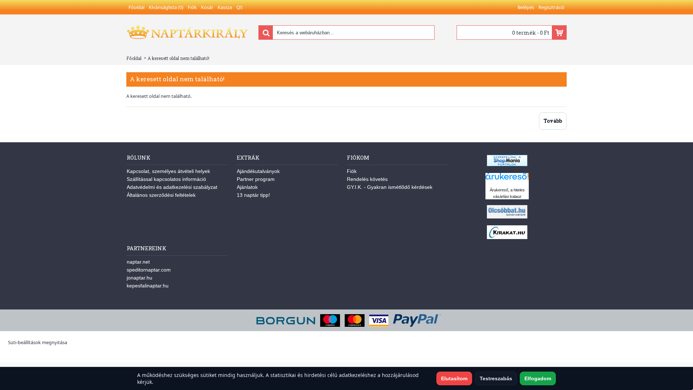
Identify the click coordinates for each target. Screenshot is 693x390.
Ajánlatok (247, 187)
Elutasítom (454, 378)
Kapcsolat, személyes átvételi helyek (168, 171)
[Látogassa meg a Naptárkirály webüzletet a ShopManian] (507, 164)
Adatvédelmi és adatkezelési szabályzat (172, 187)
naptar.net (138, 262)
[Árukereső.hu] (507, 179)
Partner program (256, 179)
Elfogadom (537, 378)
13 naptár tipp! (253, 195)
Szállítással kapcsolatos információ (166, 179)
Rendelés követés (367, 179)
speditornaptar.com (149, 270)
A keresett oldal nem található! (178, 58)
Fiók (352, 171)
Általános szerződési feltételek (161, 195)
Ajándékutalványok (258, 171)
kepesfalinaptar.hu (148, 286)
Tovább (553, 120)
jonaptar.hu (139, 278)
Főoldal (133, 58)
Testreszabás (496, 378)
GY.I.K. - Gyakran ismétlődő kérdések (389, 187)
